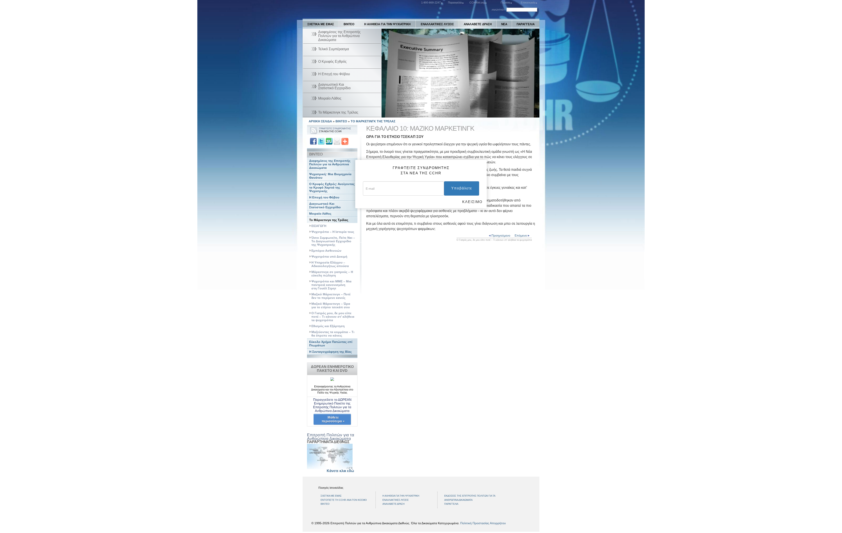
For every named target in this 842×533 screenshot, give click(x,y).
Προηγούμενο (500, 235)
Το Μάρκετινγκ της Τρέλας (328, 220)
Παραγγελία (455, 2)
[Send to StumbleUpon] (329, 141)
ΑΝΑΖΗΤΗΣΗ (498, 10)
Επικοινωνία (528, 2)
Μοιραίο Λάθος (320, 213)
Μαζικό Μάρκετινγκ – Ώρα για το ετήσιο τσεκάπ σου (330, 305)
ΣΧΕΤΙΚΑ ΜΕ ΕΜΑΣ (320, 24)
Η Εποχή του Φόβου (324, 197)
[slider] (459, 114)
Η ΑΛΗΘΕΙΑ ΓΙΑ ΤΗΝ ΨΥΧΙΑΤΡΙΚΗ (387, 24)
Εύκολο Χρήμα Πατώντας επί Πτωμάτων (330, 343)
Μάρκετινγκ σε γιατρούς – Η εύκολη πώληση (332, 273)
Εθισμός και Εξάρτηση (328, 326)
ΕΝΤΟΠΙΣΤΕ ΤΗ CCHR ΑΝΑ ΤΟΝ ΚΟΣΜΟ (344, 500)
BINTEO (349, 24)
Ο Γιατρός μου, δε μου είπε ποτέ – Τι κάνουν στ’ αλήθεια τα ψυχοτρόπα (332, 317)
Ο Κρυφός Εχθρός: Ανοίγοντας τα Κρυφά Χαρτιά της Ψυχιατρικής (332, 187)
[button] (394, 114)
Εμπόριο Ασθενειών (326, 250)
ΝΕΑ (504, 24)
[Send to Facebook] (313, 141)
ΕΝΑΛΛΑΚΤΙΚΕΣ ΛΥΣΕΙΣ (437, 24)
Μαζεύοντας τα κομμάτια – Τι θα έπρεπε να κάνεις (332, 333)
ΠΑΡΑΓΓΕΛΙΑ (526, 24)
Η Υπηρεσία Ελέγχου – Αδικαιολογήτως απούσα (330, 264)
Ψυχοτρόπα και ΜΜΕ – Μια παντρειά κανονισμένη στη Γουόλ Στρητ (331, 285)
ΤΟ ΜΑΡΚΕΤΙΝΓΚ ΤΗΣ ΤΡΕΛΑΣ (373, 121)
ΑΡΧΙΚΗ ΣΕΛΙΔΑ (320, 121)
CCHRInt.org (477, 2)
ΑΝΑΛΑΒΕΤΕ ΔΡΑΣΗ (478, 24)
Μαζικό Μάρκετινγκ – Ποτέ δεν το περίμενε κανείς (330, 296)
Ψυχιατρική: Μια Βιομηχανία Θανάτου (330, 176)
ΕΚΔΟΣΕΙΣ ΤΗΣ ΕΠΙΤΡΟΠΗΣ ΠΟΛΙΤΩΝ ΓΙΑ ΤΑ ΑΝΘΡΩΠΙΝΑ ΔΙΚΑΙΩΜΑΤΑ (469, 497)
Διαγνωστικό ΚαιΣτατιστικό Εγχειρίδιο (325, 205)
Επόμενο (521, 235)
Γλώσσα (505, 2)
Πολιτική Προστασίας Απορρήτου (483, 523)
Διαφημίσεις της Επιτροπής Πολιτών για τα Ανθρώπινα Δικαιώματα (329, 164)
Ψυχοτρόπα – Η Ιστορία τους (332, 232)
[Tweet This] (321, 141)
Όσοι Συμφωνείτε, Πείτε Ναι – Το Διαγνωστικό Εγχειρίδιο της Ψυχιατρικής (333, 241)
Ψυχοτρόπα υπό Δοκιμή (329, 256)
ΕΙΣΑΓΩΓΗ (318, 226)
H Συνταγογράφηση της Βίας (330, 351)
